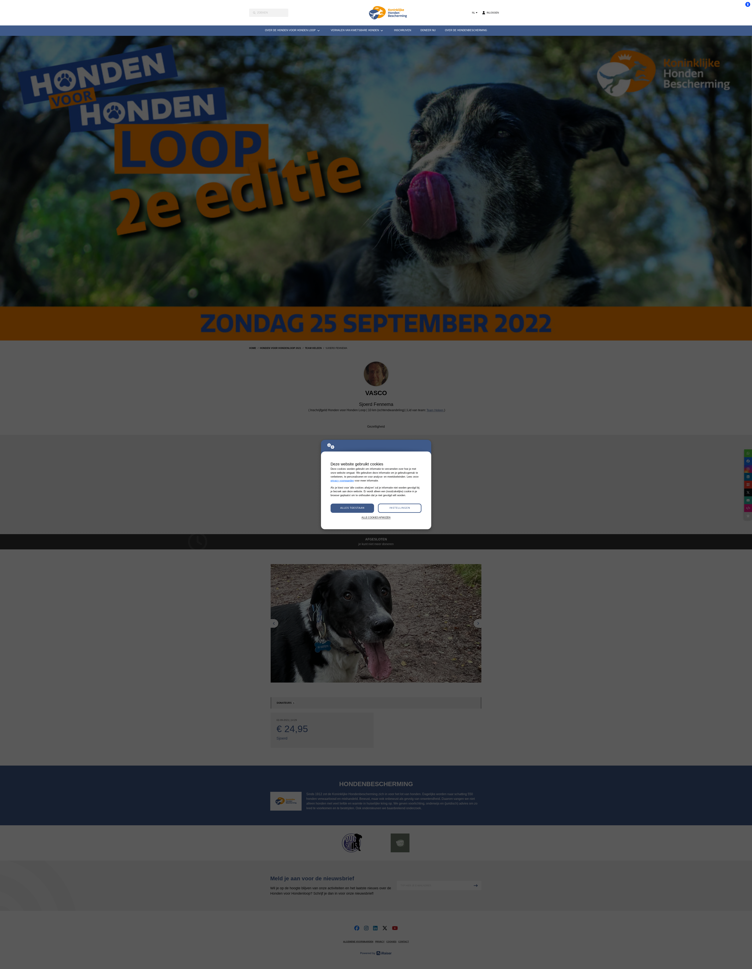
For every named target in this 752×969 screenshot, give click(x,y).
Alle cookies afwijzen (376, 517)
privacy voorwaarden (342, 480)
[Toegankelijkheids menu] (747, 4)
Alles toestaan (352, 508)
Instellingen (399, 508)
